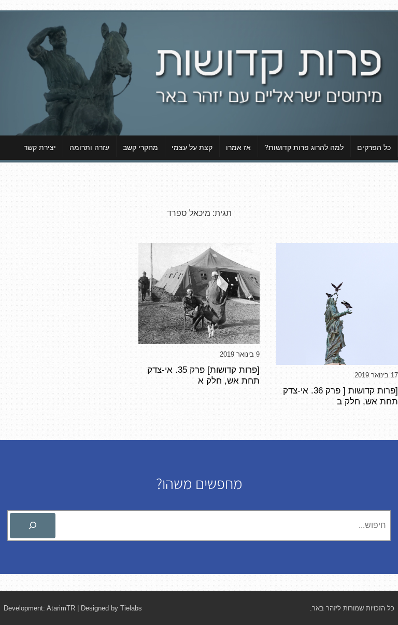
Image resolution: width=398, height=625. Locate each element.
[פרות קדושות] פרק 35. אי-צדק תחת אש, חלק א (203, 375)
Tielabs (131, 608)
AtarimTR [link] (61, 608)
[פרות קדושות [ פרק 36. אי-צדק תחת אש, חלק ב (340, 395)
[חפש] (32, 526)
